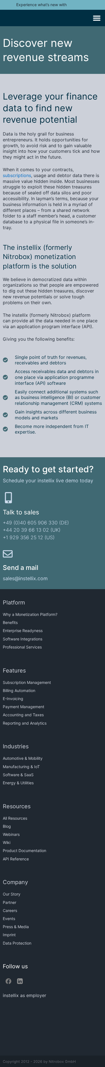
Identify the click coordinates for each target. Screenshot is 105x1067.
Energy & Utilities (18, 782)
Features (14, 670)
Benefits (10, 622)
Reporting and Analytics (24, 723)
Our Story (11, 894)
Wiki (6, 842)
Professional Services (22, 647)
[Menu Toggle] (97, 18)
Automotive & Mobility (23, 758)
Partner (9, 902)
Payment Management (23, 706)
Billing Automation (19, 690)
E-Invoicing (13, 698)
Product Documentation (24, 850)
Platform (14, 602)
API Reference (16, 858)
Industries (16, 746)
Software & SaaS (18, 774)
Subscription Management (27, 682)
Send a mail (20, 568)
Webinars (11, 834)
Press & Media (16, 926)
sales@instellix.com (25, 578)
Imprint (9, 934)
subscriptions (17, 175)
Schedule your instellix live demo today (48, 480)
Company (15, 882)
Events (9, 918)
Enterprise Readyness (23, 630)
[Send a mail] (8, 554)
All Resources (15, 818)
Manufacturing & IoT (21, 766)
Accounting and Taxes (23, 714)
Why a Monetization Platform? (30, 614)
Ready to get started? (48, 469)
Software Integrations (22, 639)
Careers (10, 910)
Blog (7, 826)
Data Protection (17, 943)
